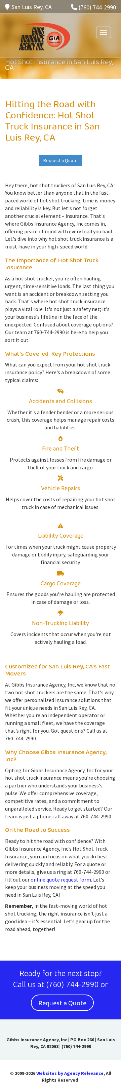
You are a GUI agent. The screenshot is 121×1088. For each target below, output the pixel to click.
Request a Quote (60, 160)
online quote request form (61, 879)
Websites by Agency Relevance (70, 1073)
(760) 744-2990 (97, 7)
